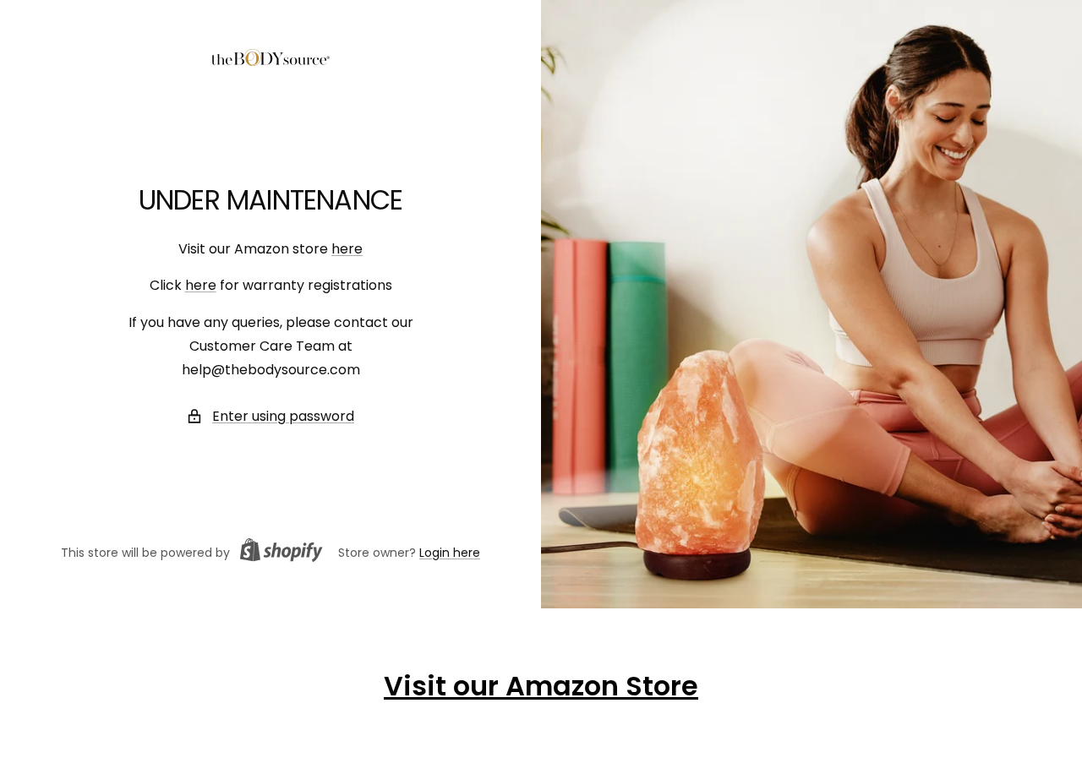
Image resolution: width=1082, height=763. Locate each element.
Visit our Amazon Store (541, 686)
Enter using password (283, 416)
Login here (449, 552)
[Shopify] (276, 553)
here (347, 249)
